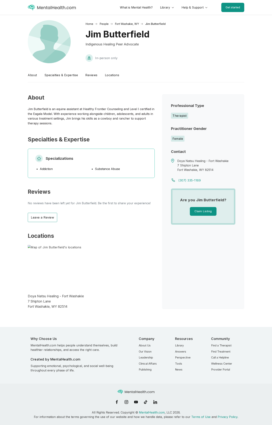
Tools (178, 363)
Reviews (91, 75)
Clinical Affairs (148, 363)
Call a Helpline (220, 357)
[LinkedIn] (155, 402)
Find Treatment (220, 351)
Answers (180, 351)
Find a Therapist (221, 345)
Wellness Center (221, 363)
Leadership (146, 357)
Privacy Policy (227, 417)
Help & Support (193, 7)
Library (165, 7)
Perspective (183, 357)
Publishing (145, 369)
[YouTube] (136, 402)
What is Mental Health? (136, 7)
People (104, 24)
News (178, 369)
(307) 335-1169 (189, 180)
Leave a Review (42, 217)
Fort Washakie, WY (127, 24)
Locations (112, 75)
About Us (145, 345)
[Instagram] (126, 402)
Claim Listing (203, 211)
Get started (233, 7)
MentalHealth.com (152, 412)
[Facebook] (117, 402)
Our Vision (145, 351)
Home (89, 24)
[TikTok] (145, 402)
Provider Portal (220, 369)
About (32, 75)
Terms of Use (201, 417)
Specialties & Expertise (61, 75)
